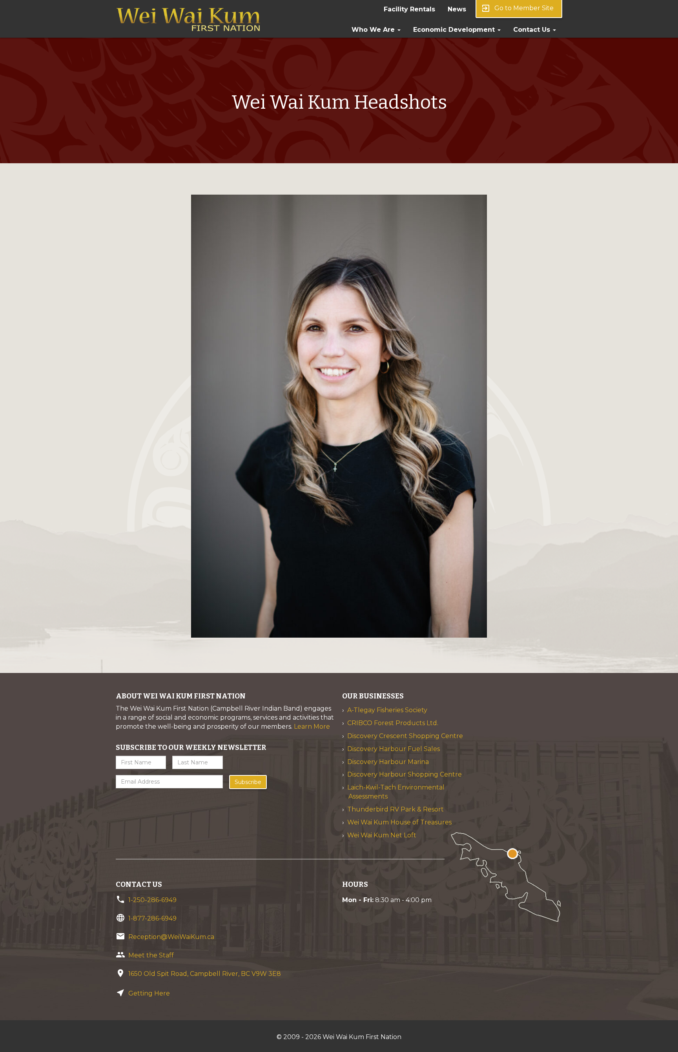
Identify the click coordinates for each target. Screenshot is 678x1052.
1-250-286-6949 (152, 900)
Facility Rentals (409, 9)
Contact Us (532, 29)
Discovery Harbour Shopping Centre (404, 774)
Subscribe (248, 782)
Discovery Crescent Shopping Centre (405, 736)
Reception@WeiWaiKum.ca (171, 937)
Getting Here (149, 993)
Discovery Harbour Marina (388, 762)
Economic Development (455, 29)
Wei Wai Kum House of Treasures (399, 822)
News (457, 9)
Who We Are (374, 29)
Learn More (312, 726)
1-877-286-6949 (152, 918)
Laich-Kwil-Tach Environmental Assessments (396, 792)
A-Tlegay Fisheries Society (387, 710)
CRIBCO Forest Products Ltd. (392, 723)
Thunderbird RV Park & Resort (395, 809)
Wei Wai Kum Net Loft (381, 835)
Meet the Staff (151, 955)
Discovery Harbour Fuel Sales (393, 749)
